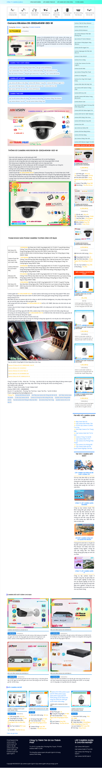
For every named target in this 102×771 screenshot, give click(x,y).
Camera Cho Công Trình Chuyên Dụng (83, 79)
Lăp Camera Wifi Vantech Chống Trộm (83, 88)
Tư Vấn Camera (79, 2)
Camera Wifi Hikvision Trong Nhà (37, 83)
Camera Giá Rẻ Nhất (80, 68)
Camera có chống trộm (80, 75)
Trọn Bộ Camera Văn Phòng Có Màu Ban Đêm (25, 400)
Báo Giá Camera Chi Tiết (50, 70)
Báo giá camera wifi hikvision (43, 67)
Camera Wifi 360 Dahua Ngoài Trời (84, 110)
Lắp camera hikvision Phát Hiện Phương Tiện (83, 34)
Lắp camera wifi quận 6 (82, 746)
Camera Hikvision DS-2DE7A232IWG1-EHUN (77, 709)
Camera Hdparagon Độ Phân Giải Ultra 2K (83, 52)
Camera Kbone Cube (80, 101)
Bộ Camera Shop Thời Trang (46, 400)
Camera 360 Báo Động (80, 135)
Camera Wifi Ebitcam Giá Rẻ (22, 395)
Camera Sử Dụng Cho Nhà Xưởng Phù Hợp (42, 397)
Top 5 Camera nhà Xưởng (36, 70)
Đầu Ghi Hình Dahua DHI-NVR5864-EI (60, 673)
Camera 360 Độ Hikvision (81, 30)
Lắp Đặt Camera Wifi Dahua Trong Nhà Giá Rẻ (83, 97)
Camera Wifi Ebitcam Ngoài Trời (55, 83)
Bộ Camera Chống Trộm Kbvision (52, 98)
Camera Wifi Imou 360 (80, 93)
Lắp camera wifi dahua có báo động (18, 83)
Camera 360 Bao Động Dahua (82, 131)
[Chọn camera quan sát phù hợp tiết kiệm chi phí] (93, 13)
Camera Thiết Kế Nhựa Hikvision (83, 23)
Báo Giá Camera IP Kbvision (16, 73)
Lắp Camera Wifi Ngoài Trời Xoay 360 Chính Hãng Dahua (84, 106)
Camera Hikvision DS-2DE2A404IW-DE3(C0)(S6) (83, 243)
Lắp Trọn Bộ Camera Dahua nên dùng (19, 98)
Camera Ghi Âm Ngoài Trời (82, 47)
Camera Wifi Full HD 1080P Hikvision (84, 114)
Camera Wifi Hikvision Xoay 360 (83, 121)
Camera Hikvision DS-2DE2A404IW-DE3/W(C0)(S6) (83, 205)
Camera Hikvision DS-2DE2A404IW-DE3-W (30, 23)
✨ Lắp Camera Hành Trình (82, 439)
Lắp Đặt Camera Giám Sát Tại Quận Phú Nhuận (84, 538)
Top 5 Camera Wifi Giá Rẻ (52, 73)
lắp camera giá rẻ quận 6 (83, 756)
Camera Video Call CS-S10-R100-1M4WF (83, 294)
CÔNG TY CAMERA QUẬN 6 (15, 2)
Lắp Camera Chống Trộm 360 (82, 138)
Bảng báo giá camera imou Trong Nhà (35, 73)
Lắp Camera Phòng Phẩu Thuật (83, 72)
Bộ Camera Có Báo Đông (36, 98)
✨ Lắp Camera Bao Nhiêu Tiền (83, 423)
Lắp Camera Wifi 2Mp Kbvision (17, 86)
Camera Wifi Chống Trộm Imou (83, 117)
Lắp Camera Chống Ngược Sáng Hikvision (83, 43)
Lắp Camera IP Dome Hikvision (83, 39)
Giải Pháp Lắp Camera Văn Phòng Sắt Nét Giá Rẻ (44, 395)
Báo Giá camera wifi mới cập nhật (35, 86)
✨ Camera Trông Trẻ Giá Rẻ (82, 437)
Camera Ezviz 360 (79, 124)
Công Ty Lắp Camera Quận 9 (84, 571)
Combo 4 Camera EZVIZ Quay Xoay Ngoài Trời (84, 394)
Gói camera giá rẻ (15, 687)
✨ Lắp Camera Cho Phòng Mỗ (83, 444)
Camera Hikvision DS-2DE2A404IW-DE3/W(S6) (82, 164)
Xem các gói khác (13, 733)
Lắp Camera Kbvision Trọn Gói (17, 101)
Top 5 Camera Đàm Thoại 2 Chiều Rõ (18, 70)
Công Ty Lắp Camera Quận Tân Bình (84, 503)
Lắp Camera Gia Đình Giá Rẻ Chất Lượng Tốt (84, 473)
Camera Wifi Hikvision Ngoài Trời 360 (84, 142)
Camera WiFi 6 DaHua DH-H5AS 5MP (58, 704)
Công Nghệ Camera (35, 2)
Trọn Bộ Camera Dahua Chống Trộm (35, 101)
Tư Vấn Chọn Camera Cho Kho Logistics (82, 64)
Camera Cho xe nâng (80, 60)
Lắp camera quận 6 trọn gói (83, 749)
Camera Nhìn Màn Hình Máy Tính (83, 84)
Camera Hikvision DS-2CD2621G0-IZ (18, 630)
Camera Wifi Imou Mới (50, 86)
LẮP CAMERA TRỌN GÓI (49, 2)
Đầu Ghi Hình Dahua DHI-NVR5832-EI (18, 673)
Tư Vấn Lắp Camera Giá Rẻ (22, 397)
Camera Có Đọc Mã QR (81, 56)
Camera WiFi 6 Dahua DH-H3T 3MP (38, 709)
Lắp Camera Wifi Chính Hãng (65, 2)
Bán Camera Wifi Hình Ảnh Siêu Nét (18, 89)
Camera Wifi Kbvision (34, 89)
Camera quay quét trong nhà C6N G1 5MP (84, 327)
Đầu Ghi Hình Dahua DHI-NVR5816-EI (60, 630)
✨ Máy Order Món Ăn (80, 421)
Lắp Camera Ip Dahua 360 (81, 128)
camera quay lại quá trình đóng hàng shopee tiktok (22, 67)
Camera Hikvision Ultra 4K (81, 26)
